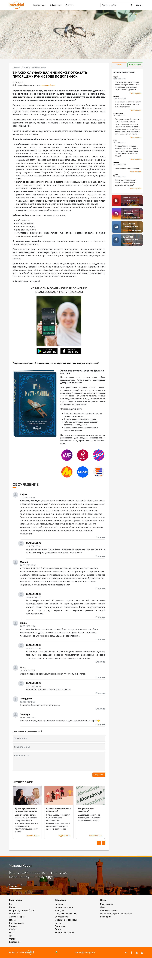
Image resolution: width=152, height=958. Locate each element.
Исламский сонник (64, 932)
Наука (58, 923)
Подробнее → (32, 836)
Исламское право (64, 907)
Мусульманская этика (66, 913)
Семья (69, 5)
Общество (55, 5)
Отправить (99, 775)
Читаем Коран (20, 866)
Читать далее (135, 93)
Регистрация (135, 65)
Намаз (12, 919)
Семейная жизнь (109, 910)
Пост (11, 932)
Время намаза (16, 923)
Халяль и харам (17, 916)
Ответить (100, 537)
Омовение (14, 913)
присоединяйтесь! (48, 85)
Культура (59, 910)
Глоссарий (14, 942)
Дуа (11, 935)
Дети (102, 907)
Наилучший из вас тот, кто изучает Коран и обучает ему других (39, 875)
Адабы (12, 929)
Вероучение (39, 5)
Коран (12, 907)
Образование (61, 916)
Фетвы (12, 938)
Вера (11, 904)
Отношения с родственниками (116, 913)
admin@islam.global (85, 952)
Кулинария (105, 916)
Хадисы (13, 926)
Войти (138, 5)
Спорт (58, 929)
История (59, 904)
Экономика (60, 926)
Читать (15, 886)
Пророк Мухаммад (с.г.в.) (22, 910)
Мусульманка (107, 904)
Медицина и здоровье (66, 919)
